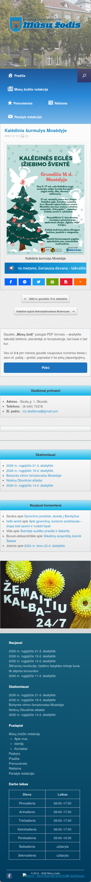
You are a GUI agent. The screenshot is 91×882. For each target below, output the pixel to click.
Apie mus (20, 738)
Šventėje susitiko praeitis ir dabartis (45, 531)
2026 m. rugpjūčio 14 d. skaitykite (29, 485)
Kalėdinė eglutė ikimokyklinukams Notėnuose (45, 311)
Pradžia (14, 758)
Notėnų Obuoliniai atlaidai (24, 480)
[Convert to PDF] (66, 281)
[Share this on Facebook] (11, 281)
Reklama (15, 768)
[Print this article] (52, 281)
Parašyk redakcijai (21, 773)
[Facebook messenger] (25, 281)
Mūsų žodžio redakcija (24, 734)
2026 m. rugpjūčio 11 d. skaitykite (32, 675)
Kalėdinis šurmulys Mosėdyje (36, 130)
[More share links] (80, 281)
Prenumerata (18, 763)
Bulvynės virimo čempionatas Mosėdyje (33, 475)
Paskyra (14, 753)
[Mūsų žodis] (45, 24)
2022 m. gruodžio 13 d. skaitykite (45, 298)
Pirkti (45, 367)
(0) (26, 136)
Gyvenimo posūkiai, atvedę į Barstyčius (51, 516)
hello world (13, 521)
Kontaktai (20, 748)
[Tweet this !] (38, 281)
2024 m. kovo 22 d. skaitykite (44, 545)
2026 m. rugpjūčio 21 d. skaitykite (29, 465)
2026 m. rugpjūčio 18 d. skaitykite (29, 470)
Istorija (19, 743)
